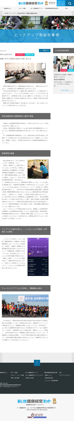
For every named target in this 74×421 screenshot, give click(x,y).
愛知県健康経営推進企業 (50, 372)
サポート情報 (13, 372)
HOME (7, 13)
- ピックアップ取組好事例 (51, 380)
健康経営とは (3, 372)
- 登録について (48, 375)
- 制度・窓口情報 (14, 378)
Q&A (60, 372)
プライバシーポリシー (65, 375)
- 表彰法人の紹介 (29, 378)
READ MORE (65, 90)
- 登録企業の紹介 (48, 378)
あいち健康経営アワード (31, 372)
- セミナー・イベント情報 (17, 375)
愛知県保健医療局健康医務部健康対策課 (10, 385)
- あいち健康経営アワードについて (34, 375)
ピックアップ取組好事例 (17, 13)
